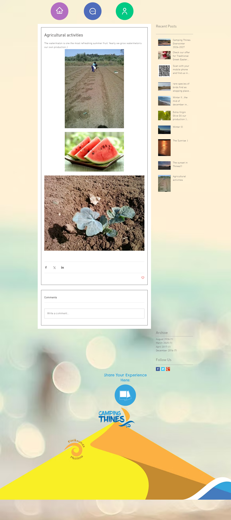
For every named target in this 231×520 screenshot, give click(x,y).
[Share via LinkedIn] (62, 267)
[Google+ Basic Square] (168, 369)
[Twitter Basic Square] (163, 369)
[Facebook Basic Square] (158, 369)
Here (125, 380)
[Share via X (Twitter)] (54, 267)
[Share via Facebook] (46, 267)
